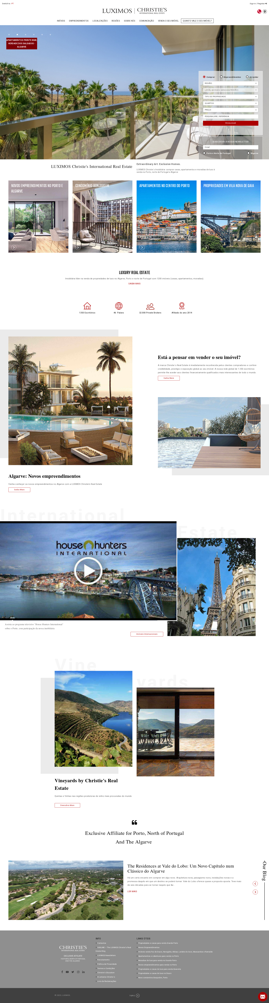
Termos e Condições (106, 968)
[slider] (85, 620)
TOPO (132, 996)
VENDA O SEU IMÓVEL (168, 21)
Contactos (101, 943)
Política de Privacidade (107, 964)
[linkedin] (83, 972)
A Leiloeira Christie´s (106, 977)
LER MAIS (132, 891)
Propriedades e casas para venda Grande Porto (158, 943)
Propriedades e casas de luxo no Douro (154, 973)
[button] (255, 883)
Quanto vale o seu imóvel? (197, 21)
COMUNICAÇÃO (146, 21)
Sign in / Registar (257, 4)
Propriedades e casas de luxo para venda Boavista (159, 969)
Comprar (211, 77)
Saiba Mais (19, 490)
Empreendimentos (232, 77)
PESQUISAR (230, 123)
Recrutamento (103, 960)
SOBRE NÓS (129, 21)
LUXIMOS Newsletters (106, 955)
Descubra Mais (67, 805)
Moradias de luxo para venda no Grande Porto (157, 960)
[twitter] (72, 972)
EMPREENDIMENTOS (79, 21)
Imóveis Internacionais (146, 634)
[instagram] (78, 972)
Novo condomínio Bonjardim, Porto (153, 978)
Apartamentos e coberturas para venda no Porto (158, 956)
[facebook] (62, 972)
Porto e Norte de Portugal (219, 153)
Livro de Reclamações (106, 981)
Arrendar (254, 77)
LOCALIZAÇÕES (100, 21)
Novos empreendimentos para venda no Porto (157, 965)
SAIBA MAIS (134, 283)
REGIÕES (116, 21)
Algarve (254, 153)
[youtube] (67, 972)
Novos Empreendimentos (148, 947)
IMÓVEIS (61, 21)
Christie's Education (105, 973)
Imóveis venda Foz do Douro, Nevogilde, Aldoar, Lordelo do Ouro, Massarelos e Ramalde (175, 952)
